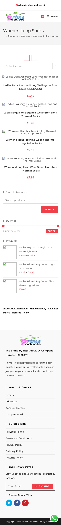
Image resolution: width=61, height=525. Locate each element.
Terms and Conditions (19, 438)
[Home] (4, 36)
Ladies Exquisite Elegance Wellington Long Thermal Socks (30, 114)
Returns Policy (14, 457)
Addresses (12, 401)
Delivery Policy (14, 451)
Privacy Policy (14, 444)
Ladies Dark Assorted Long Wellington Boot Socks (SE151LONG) (30, 87)
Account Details (15, 407)
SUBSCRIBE (42, 486)
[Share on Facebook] (17, 503)
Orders (10, 395)
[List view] (34, 58)
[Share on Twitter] (9, 503)
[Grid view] (27, 58)
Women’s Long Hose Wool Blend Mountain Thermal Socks (30, 169)
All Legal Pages (15, 431)
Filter (52, 231)
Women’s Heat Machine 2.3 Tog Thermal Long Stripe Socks (30, 141)
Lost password (14, 414)
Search (49, 209)
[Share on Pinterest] (25, 503)
